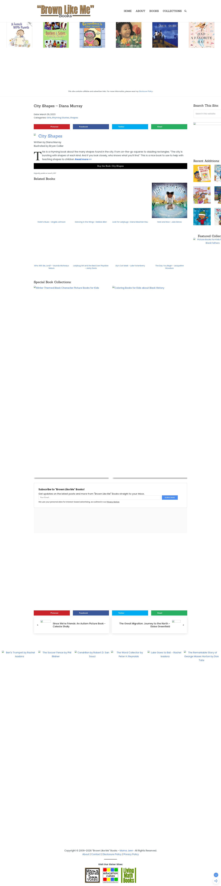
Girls (49, 117)
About (85, 854)
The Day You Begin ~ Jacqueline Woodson (169, 266)
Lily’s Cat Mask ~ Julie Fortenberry (130, 265)
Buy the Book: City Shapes (110, 166)
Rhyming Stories (60, 117)
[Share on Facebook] (3, 439)
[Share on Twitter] (3, 446)
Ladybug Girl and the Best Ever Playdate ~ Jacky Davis (90, 266)
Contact (96, 854)
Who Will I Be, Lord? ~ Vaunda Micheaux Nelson (51, 266)
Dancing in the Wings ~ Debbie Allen (91, 222)
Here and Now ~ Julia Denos (169, 222)
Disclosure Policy (146, 91)
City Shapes (50, 136)
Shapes (74, 117)
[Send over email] (3, 453)
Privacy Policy (131, 854)
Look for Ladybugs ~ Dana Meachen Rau (130, 222)
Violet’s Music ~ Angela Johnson (51, 222)
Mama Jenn (126, 850)
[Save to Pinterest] (3, 432)
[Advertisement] (110, 70)
